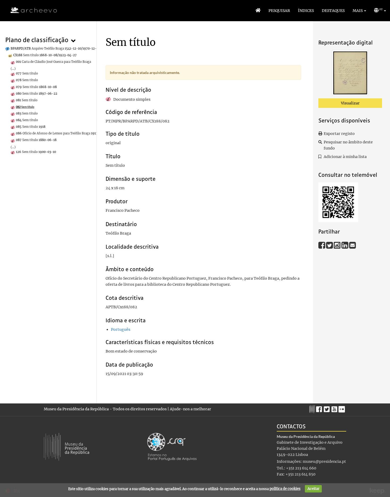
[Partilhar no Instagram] (337, 245)
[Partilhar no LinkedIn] (345, 245)
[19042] (350, 74)
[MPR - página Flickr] (342, 407)
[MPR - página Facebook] (320, 407)
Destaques (333, 10)
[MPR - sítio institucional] (312, 408)
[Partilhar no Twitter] (330, 245)
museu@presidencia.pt (324, 461)
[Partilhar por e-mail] (352, 245)
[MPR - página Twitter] (327, 407)
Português (120, 329)
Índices (306, 10)
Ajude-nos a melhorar (190, 409)
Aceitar (313, 488)
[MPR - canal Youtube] (335, 407)
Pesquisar (279, 10)
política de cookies (285, 488)
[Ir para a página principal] (30, 10)
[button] (359, 10)
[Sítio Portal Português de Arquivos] (172, 446)
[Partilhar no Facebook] (322, 245)
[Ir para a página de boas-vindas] (258, 10)
